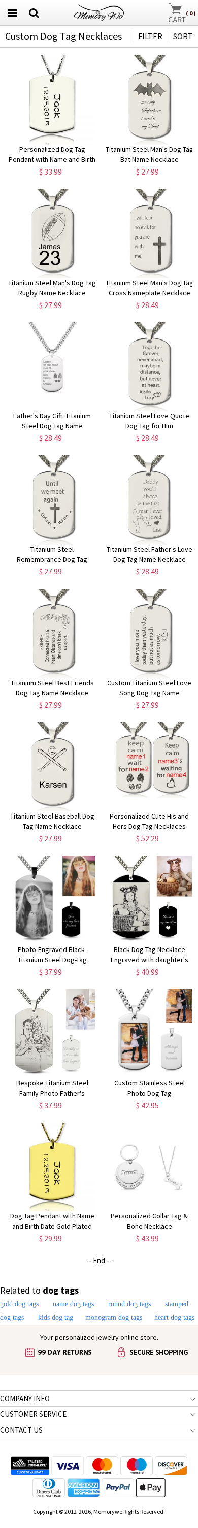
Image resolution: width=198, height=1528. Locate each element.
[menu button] (12, 13)
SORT (183, 36)
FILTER (150, 36)
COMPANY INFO (25, 1398)
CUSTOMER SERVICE (33, 1414)
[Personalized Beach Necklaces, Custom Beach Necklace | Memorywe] (99, 11)
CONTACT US (21, 1430)
